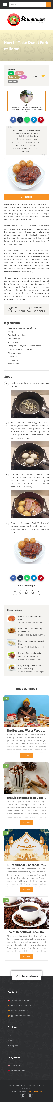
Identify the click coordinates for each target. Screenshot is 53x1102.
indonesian (13, 77)
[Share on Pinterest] (41, 120)
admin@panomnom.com (21, 1005)
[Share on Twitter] (20, 120)
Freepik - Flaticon (34, 1091)
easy (11, 73)
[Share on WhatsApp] (27, 120)
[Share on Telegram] (34, 120)
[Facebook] (22, 1095)
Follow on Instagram (28, 976)
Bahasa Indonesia (18, 1070)
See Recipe (26, 197)
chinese (19, 73)
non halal (12, 81)
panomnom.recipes (19, 1010)
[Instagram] (30, 1095)
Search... (12, 1035)
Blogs (10, 1040)
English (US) (15, 1065)
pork (23, 77)
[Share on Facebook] (13, 120)
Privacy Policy (14, 1045)
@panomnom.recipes (20, 1000)
